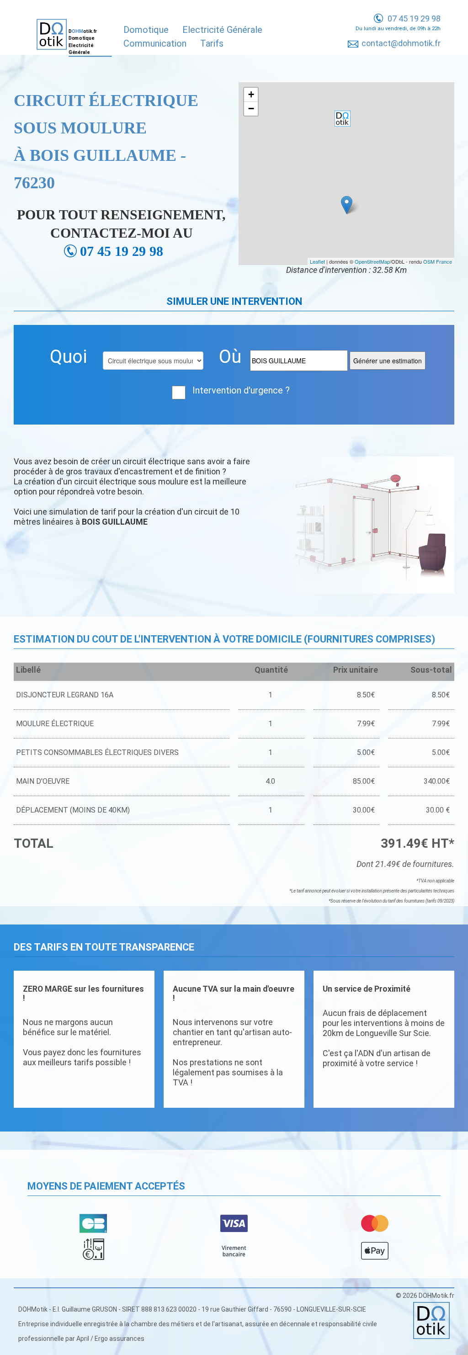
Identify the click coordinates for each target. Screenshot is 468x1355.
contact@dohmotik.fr (401, 43)
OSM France (437, 261)
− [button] (251, 108)
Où (230, 356)
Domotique (146, 29)
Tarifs (211, 43)
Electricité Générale (222, 29)
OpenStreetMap (372, 261)
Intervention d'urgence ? (241, 390)
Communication (154, 43)
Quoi (68, 356)
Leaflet (317, 261)
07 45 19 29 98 (414, 18)
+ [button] (251, 94)
